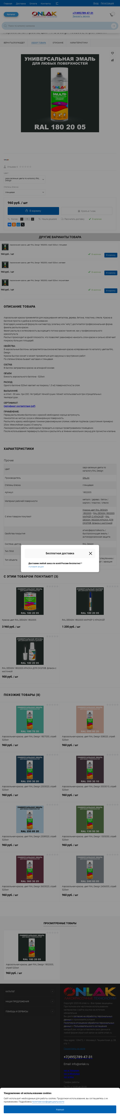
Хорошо (60, 1109)
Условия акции (36, 566)
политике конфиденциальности (48, 1101)
